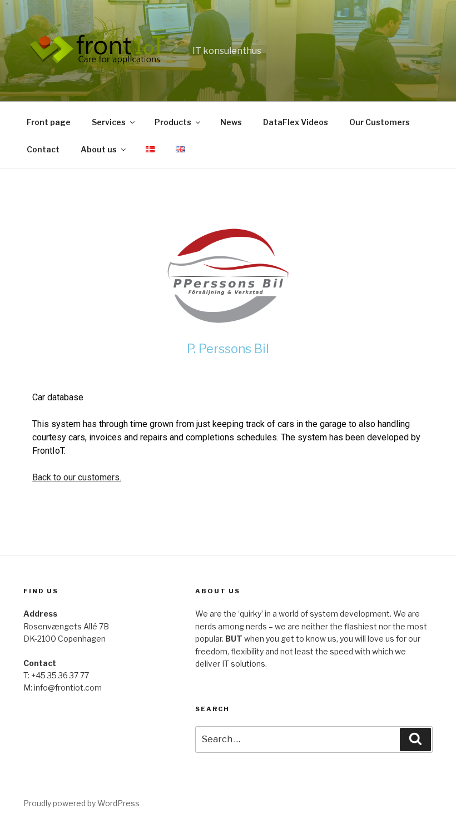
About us (99, 149)
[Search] (415, 739)
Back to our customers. (76, 477)
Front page (49, 122)
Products (173, 122)
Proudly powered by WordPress (81, 803)
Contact (43, 149)
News (231, 122)
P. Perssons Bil (228, 348)
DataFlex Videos (295, 122)
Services (109, 122)
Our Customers (379, 122)
